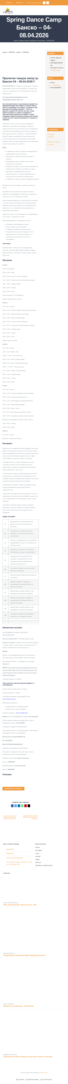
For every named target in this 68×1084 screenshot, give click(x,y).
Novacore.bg (44, 1072)
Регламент (50, 137)
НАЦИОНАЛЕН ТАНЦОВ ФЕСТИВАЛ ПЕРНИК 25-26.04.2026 (30, 817)
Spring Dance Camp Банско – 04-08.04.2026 (18, 1006)
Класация (50, 144)
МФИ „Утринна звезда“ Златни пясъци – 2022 (19, 905)
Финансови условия (53, 142)
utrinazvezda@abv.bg (22, 713)
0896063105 (10, 853)
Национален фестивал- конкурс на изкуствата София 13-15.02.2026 (10, 817)
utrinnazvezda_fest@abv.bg (14, 858)
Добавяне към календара (13, 788)
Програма (50, 134)
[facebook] (44, 2)
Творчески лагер (55, 70)
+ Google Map (56, 85)
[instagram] (47, 2)
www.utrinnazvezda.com (9, 699)
